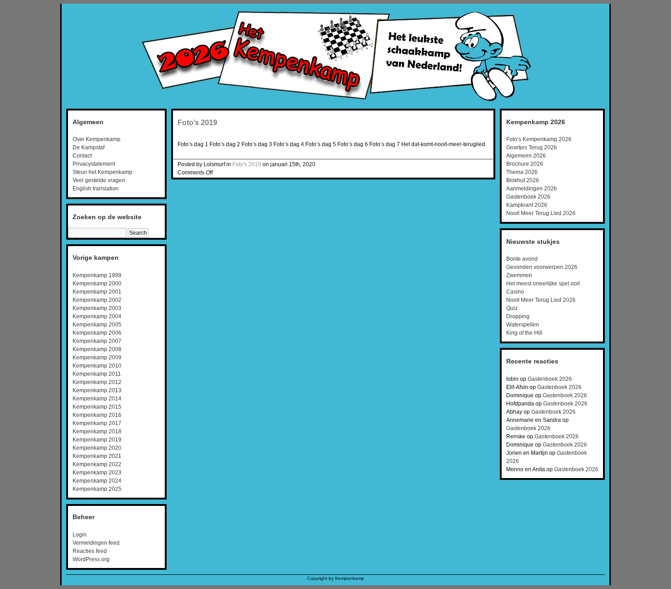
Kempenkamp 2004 (97, 316)
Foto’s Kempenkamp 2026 (538, 139)
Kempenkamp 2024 (97, 481)
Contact (82, 156)
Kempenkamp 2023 (97, 472)
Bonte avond (522, 259)
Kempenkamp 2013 (97, 390)
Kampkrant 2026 (526, 205)
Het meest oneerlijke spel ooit (543, 283)
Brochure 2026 (524, 164)
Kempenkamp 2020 (97, 448)
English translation (96, 188)
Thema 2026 (522, 172)
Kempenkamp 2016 (97, 415)
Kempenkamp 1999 (97, 275)
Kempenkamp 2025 (97, 489)
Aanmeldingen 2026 (531, 188)
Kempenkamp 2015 (97, 407)
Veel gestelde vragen (99, 180)
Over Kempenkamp (97, 139)
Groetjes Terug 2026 (531, 147)
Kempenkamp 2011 (97, 374)
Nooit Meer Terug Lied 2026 (541, 213)
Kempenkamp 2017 (97, 423)
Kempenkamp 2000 (97, 283)
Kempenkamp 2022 (97, 464)
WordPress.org (91, 559)
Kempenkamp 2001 (97, 292)
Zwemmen (519, 275)
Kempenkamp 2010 (97, 366)
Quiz (512, 308)
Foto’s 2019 (197, 122)
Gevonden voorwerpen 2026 (541, 267)
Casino (515, 292)
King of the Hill (524, 333)
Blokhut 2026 (522, 180)
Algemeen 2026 (526, 156)
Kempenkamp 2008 (97, 349)
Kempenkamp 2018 (97, 431)
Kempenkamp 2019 (97, 439)
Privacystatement (94, 164)
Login (80, 534)
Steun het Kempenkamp (102, 172)
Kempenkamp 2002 (97, 300)
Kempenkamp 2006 (97, 333)
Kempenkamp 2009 (97, 357)
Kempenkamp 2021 (97, 456)
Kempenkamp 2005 (97, 324)
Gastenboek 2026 (528, 197)
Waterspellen (522, 324)
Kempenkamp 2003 (97, 308)
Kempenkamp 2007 (97, 341)
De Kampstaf (89, 147)
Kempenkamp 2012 (97, 382)
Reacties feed (90, 551)
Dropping (517, 316)
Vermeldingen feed (96, 543)
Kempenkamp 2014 (97, 398)
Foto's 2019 (246, 164)
